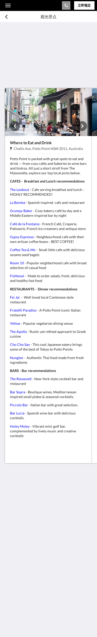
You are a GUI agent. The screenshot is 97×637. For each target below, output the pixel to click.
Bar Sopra (17, 392)
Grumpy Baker (21, 211)
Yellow (15, 323)
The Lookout (19, 189)
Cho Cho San (20, 344)
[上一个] (15, 126)
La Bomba (17, 202)
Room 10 (17, 263)
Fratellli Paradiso (23, 310)
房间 (9, 558)
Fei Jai (15, 297)
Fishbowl (17, 276)
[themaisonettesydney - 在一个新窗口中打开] (10, 531)
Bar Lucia (17, 413)
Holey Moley (20, 426)
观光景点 (13, 567)
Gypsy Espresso (22, 237)
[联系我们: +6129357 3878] (66, 5)
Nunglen (16, 358)
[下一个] (82, 126)
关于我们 (13, 591)
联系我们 (13, 587)
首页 (9, 554)
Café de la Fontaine (25, 224)
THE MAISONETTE (30, 5)
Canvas (32, 623)
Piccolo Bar (19, 405)
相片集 (11, 562)
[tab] (48, 546)
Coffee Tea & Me (22, 250)
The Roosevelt (21, 379)
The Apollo (18, 331)
